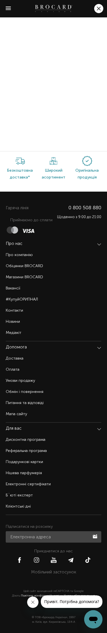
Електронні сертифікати (28, 484)
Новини (13, 321)
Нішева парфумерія (24, 472)
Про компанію (19, 254)
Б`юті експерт (19, 495)
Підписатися (95, 536)
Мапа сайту (16, 413)
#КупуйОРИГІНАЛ (22, 299)
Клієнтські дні (18, 506)
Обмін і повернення (24, 391)
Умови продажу (20, 380)
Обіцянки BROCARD (24, 265)
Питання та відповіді (25, 402)
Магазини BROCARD (24, 277)
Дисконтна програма (25, 439)
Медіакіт (13, 332)
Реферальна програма (26, 450)
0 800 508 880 (84, 207)
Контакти (14, 310)
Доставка (14, 358)
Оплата (12, 369)
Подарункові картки (24, 461)
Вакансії (13, 288)
